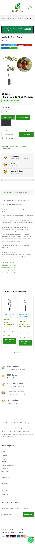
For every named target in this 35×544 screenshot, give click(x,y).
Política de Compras (8, 465)
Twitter (4, 487)
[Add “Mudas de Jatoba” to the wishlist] (13, 301)
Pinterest (4, 494)
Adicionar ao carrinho (9, 117)
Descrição (7, 192)
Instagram (4, 490)
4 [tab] (20, 352)
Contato (4, 455)
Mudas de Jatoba (8, 314)
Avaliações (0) (21, 192)
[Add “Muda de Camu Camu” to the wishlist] (6, 122)
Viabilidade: (6, 100)
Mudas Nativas (21, 146)
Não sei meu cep (7, 138)
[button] (13, 306)
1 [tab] (14, 352)
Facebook (4, 483)
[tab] (7, 192)
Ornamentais (5, 149)
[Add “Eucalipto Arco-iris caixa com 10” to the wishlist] (29, 301)
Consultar (26, 134)
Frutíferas (13, 146)
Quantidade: (5, 107)
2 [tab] (16, 352)
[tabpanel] (10, 323)
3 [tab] (18, 352)
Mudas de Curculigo (7, 262)
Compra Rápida (23, 117)
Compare (27, 28)
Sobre (3, 452)
